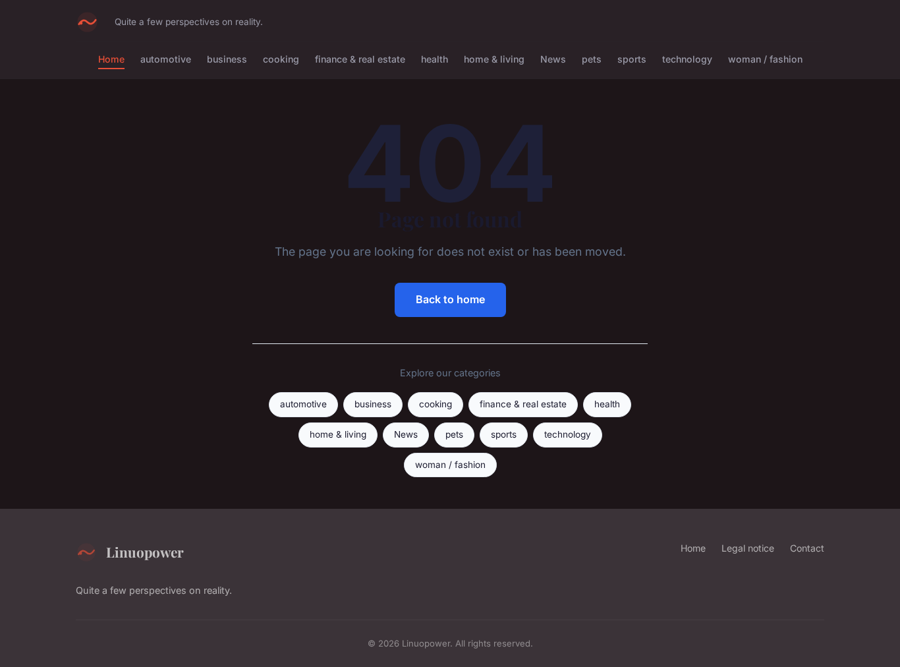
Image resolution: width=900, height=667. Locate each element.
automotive (165, 59)
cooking (281, 59)
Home (111, 59)
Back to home (450, 299)
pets (592, 59)
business (227, 59)
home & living (494, 59)
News (553, 59)
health (434, 59)
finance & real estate (360, 59)
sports (631, 59)
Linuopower (145, 551)
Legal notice (747, 548)
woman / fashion (765, 59)
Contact (807, 548)
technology (687, 59)
